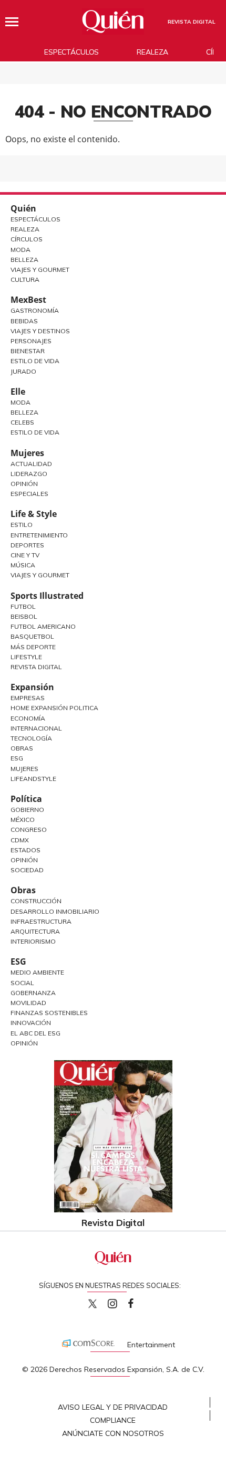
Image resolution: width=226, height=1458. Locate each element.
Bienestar (28, 351)
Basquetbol (32, 636)
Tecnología (31, 738)
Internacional (36, 728)
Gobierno (27, 809)
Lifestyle (26, 657)
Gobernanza (33, 993)
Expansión (32, 687)
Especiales (29, 494)
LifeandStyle (33, 779)
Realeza (152, 52)
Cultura (25, 279)
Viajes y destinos (40, 331)
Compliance (113, 1420)
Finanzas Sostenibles (49, 1013)
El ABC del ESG (35, 1033)
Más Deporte (33, 647)
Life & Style (34, 514)
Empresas (28, 698)
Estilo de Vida (35, 361)
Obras (22, 748)
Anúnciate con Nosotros (113, 1433)
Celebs (22, 422)
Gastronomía (35, 310)
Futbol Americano (43, 626)
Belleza (24, 259)
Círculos (27, 239)
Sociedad (27, 870)
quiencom (121, 1301)
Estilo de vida (35, 432)
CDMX (20, 840)
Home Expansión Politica (54, 708)
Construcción (36, 901)
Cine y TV (25, 555)
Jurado (23, 371)
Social (22, 983)
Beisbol (24, 616)
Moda (20, 249)
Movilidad (28, 1003)
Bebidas (24, 321)
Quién (23, 208)
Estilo (22, 525)
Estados (25, 850)
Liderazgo (29, 474)
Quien (92, 1304)
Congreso (29, 829)
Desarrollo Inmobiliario (55, 911)
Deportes (27, 545)
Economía (28, 718)
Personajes (31, 341)
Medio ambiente (37, 972)
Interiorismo (33, 941)
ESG (18, 961)
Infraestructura (41, 921)
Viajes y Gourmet (40, 269)
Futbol (23, 606)
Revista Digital (36, 667)
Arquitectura (35, 931)
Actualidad (31, 464)
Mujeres (27, 453)
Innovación (31, 1023)
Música (23, 565)
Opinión (24, 484)
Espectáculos (71, 52)
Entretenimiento (39, 535)
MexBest (28, 299)
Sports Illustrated (47, 595)
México (23, 819)
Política (26, 799)
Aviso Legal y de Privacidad (113, 1407)
